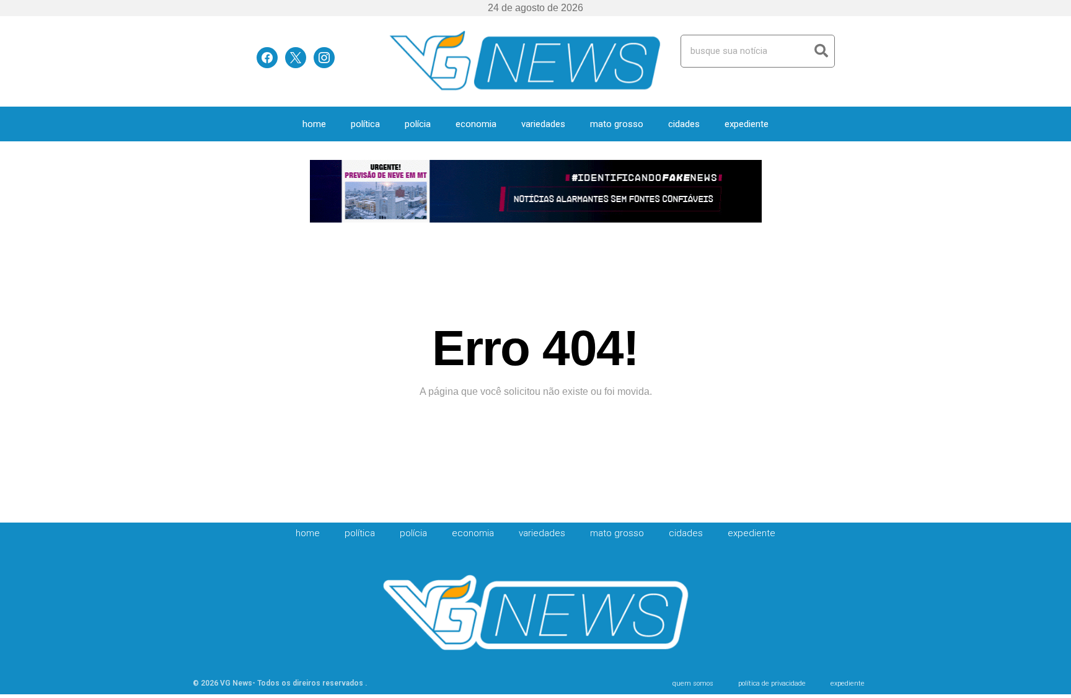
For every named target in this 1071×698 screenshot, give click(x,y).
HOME (314, 124)
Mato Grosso (616, 124)
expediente (747, 124)
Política (365, 124)
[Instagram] (324, 56)
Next (747, 192)
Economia (476, 124)
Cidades (684, 124)
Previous (325, 192)
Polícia (418, 124)
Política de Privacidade (772, 683)
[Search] (821, 51)
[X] (295, 56)
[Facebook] (267, 56)
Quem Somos (692, 683)
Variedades (543, 124)
